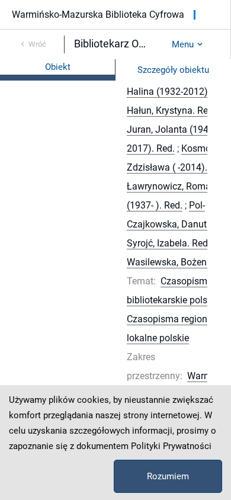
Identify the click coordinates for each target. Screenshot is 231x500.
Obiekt (57, 67)
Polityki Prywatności (171, 446)
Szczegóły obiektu (173, 70)
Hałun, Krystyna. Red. (171, 110)
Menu (183, 44)
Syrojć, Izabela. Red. (168, 243)
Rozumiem (168, 476)
